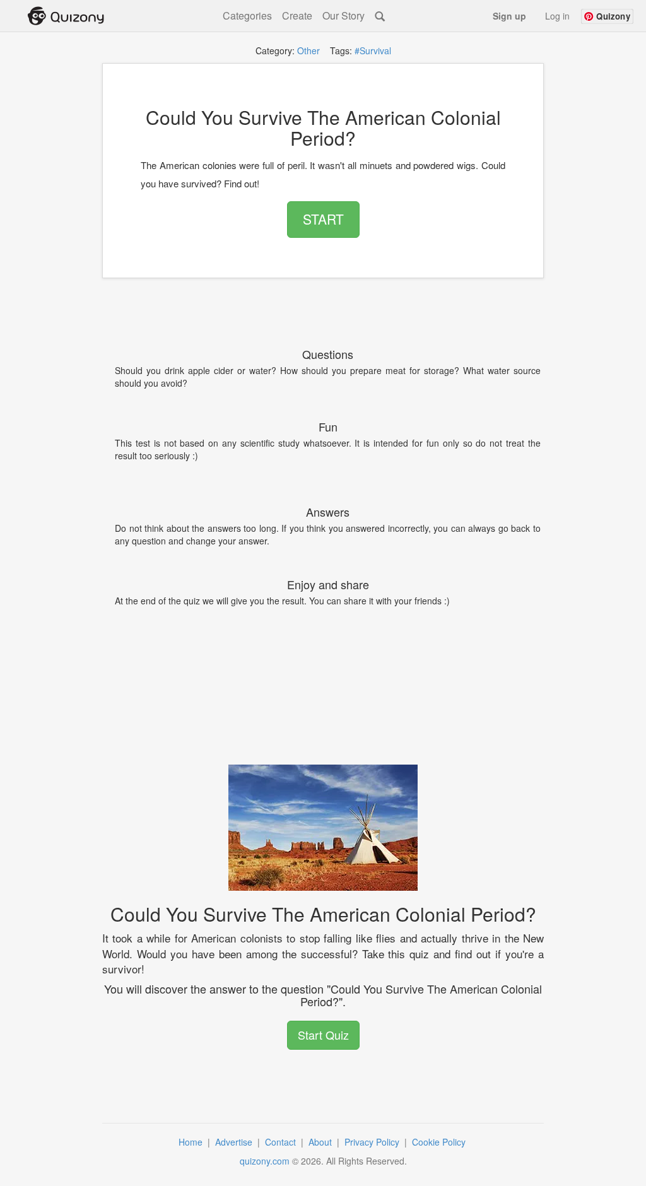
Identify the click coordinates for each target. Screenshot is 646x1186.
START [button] (323, 218)
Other (308, 50)
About (321, 1142)
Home (192, 1142)
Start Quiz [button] (323, 1034)
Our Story (343, 15)
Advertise (235, 1142)
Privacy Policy (373, 1142)
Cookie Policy (440, 1142)
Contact (281, 1142)
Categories (247, 15)
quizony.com (265, 1160)
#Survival (373, 50)
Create (297, 15)
